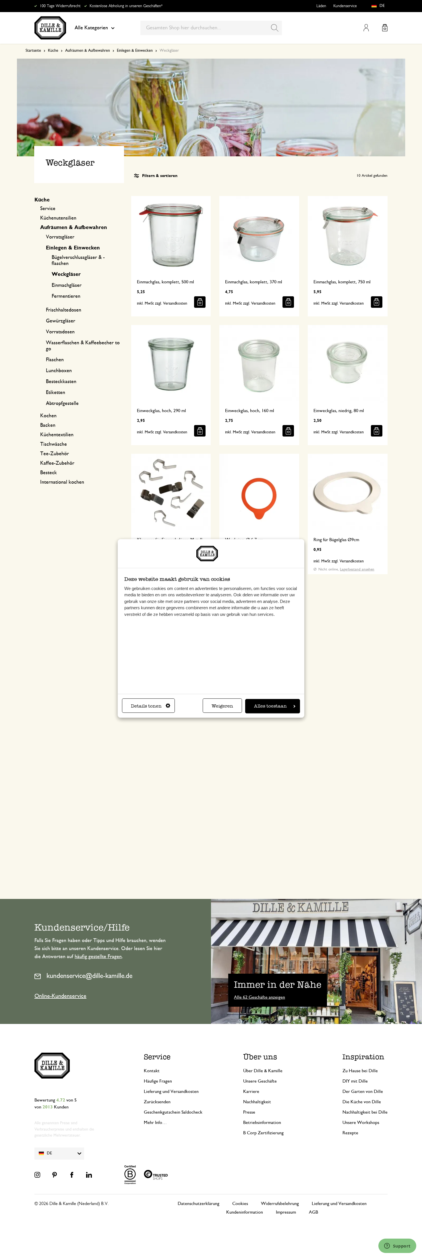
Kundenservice (345, 6)
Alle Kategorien (91, 27)
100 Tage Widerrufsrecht (60, 6)
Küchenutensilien (58, 218)
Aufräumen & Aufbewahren (87, 51)
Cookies (240, 1203)
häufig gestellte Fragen (98, 956)
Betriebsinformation (262, 1122)
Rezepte (350, 1133)
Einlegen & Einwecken (135, 51)
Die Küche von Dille (361, 1102)
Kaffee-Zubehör (57, 463)
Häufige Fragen (158, 1081)
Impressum (286, 1212)
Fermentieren (66, 296)
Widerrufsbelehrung (280, 1203)
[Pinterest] (54, 1175)
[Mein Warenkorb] (385, 27)
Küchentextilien (56, 434)
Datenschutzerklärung (198, 1203)
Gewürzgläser (60, 321)
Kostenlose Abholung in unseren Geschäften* (126, 6)
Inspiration (363, 1057)
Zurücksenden (157, 1102)
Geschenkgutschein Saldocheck (173, 1112)
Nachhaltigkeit (257, 1102)
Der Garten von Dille (362, 1091)
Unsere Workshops (360, 1122)
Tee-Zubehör (54, 453)
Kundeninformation (244, 1212)
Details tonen (146, 706)
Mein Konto (366, 27)
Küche (53, 51)
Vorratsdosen (60, 332)
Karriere (251, 1091)
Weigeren (222, 706)
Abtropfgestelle (62, 403)
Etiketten (55, 392)
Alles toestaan (270, 706)
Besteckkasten (61, 381)
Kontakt (152, 1070)
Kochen (48, 415)
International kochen (62, 482)
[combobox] (211, 28)
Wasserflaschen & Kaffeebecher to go (83, 345)
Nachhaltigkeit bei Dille (365, 1112)
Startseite (33, 51)
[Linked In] (89, 1175)
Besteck (48, 472)
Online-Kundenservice (60, 996)
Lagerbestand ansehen (357, 569)
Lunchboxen (59, 370)
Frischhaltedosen (63, 310)
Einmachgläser (67, 285)
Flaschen (55, 359)
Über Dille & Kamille (262, 1070)
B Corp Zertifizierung (263, 1133)
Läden (321, 6)
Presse (249, 1112)
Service (47, 208)
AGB (313, 1212)
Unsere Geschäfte (260, 1081)
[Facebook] (72, 1175)
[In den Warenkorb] (200, 302)
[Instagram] (37, 1175)
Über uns (260, 1057)
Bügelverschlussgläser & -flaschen (78, 260)
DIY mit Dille (355, 1081)
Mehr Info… (155, 1122)
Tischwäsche (53, 444)
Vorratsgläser (60, 237)
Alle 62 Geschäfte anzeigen (259, 997)
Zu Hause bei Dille (360, 1070)
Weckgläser (66, 274)
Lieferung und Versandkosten (171, 1091)
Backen (47, 425)
